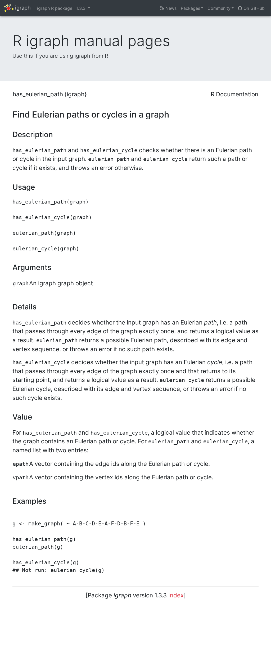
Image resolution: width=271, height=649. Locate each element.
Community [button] (219, 8)
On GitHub (253, 8)
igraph (22, 7)
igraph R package (54, 8)
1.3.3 (81, 8)
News (170, 8)
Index (176, 595)
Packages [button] (190, 8)
